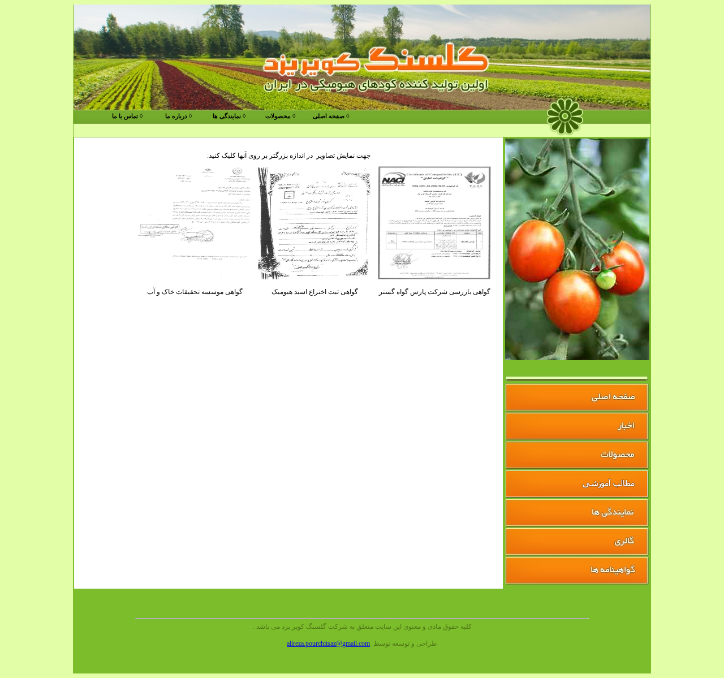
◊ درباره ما (178, 116)
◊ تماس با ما (127, 116)
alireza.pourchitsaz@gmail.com (328, 643)
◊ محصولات (280, 116)
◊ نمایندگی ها (229, 116)
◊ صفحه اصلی (331, 116)
